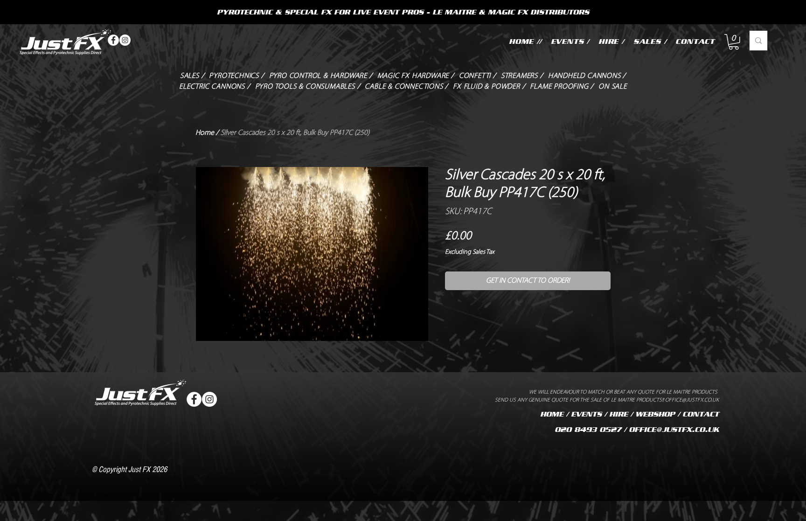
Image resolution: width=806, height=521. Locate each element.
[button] (733, 42)
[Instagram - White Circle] (125, 40)
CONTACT (700, 414)
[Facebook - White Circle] (113, 40)
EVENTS (586, 414)
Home (204, 133)
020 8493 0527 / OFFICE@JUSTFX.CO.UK (637, 429)
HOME (551, 414)
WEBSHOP (655, 414)
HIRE (618, 414)
